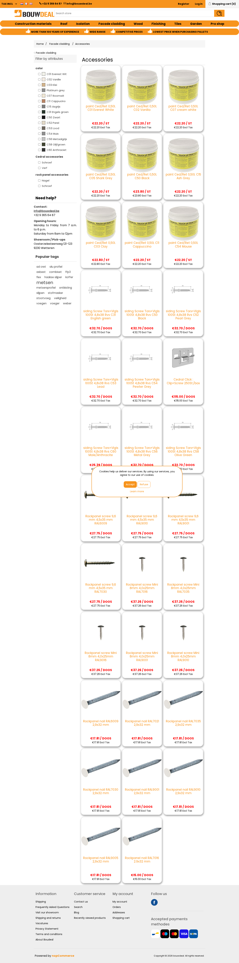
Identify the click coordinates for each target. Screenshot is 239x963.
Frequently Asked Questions (52, 907)
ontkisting (65, 287)
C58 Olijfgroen (56, 144)
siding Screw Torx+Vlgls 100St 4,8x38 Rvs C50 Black (142, 314)
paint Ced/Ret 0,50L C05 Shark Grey (100, 176)
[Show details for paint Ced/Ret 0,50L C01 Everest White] (100, 85)
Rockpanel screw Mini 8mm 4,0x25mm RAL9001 (142, 656)
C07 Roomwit (55, 96)
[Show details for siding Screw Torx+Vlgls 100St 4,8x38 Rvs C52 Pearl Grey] (183, 289)
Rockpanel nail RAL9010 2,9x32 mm (183, 791)
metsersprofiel (46, 287)
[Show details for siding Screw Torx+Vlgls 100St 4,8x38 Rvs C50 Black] (141, 289)
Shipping (41, 901)
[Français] (26, 3)
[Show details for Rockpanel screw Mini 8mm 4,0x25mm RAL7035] (183, 563)
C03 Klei (52, 85)
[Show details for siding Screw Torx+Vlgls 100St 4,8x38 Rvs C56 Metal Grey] (141, 426)
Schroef (47, 162)
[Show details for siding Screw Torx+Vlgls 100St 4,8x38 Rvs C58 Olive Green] (183, 426)
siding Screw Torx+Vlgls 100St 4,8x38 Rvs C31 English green (100, 314)
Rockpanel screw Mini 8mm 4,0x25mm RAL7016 (142, 588)
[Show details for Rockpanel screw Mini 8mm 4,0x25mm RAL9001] (141, 631)
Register (183, 4)
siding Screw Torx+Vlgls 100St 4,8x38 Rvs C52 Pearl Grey (183, 314)
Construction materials (33, 24)
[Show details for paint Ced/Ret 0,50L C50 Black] (141, 153)
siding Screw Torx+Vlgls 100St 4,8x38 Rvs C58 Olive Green (183, 451)
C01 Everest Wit (57, 74)
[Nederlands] (22, 3)
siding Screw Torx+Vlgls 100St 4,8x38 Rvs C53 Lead (100, 383)
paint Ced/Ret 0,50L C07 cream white (183, 108)
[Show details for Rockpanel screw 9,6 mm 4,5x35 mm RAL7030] (100, 563)
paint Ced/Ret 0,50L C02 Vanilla (142, 108)
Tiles (177, 24)
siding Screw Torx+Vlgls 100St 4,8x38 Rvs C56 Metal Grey (142, 451)
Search (78, 907)
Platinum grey (56, 90)
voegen (41, 303)
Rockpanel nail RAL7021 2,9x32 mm (142, 723)
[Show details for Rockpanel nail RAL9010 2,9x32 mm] (183, 768)
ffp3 (68, 272)
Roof (63, 24)
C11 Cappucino (56, 101)
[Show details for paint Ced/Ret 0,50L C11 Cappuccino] (141, 221)
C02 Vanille (54, 79)
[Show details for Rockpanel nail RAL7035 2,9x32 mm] (183, 700)
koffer (69, 277)
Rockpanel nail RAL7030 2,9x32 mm (100, 791)
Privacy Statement (47, 928)
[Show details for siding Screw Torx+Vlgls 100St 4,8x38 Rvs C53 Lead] (100, 358)
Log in (199, 4)
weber (67, 303)
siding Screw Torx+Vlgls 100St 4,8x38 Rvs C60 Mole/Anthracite (100, 451)
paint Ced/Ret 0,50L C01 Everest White (100, 108)
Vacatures (42, 923)
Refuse (144, 484)
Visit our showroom (47, 912)
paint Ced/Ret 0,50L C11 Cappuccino (142, 244)
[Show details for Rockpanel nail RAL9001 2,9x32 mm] (141, 768)
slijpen (40, 293)
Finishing (159, 24)
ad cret (41, 267)
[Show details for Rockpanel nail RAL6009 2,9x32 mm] (100, 700)
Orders (117, 907)
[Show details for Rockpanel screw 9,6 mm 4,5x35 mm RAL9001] (183, 494)
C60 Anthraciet (56, 150)
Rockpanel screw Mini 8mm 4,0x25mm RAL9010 (183, 656)
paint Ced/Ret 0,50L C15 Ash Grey (183, 176)
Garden (196, 24)
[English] (31, 3)
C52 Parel (53, 123)
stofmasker (55, 293)
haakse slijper (53, 277)
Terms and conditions (49, 934)
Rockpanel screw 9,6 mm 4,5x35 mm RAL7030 (100, 588)
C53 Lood (53, 128)
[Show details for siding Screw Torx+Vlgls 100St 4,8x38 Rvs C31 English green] (100, 289)
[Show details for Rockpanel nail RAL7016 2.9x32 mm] (141, 836)
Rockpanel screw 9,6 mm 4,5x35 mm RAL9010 (142, 519)
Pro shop (217, 24)
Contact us (81, 901)
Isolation (83, 24)
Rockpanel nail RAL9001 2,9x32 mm (142, 791)
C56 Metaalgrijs (57, 139)
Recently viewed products (90, 918)
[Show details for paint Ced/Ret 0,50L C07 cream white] (183, 85)
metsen (44, 282)
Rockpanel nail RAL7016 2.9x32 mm (142, 859)
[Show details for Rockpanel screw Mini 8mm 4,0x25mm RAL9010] (183, 631)
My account (120, 901)
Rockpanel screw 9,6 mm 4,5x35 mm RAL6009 (100, 519)
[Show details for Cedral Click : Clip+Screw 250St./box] (183, 358)
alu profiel (56, 267)
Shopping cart (121, 918)
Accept (130, 484)
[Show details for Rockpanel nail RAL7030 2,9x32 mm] (100, 768)
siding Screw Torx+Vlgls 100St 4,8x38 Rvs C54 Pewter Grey (142, 383)
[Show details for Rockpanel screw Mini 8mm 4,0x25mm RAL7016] (141, 563)
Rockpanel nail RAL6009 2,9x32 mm (100, 723)
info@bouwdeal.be (79, 3)
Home (40, 44)
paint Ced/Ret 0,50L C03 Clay (100, 244)
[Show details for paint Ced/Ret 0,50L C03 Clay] (100, 221)
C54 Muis (53, 133)
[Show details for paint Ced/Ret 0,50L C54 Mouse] (183, 221)
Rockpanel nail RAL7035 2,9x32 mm (183, 723)
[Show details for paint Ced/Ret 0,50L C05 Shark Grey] (100, 153)
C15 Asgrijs (53, 106)
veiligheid (60, 298)
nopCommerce (63, 956)
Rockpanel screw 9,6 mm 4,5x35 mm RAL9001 (183, 519)
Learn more (137, 491)
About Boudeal (44, 939)
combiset (55, 272)
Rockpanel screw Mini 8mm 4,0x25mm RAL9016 (101, 656)
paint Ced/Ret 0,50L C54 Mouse (183, 244)
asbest (41, 272)
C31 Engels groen (58, 112)
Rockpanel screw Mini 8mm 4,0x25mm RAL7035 (183, 588)
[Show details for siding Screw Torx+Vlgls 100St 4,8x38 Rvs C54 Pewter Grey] (141, 358)
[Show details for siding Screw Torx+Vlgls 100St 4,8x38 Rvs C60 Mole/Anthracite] (100, 426)
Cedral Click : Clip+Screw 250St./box (183, 381)
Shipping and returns (48, 918)
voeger (54, 303)
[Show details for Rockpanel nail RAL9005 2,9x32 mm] (100, 836)
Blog (76, 912)
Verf (44, 168)
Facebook (154, 902)
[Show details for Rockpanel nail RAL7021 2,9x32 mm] (141, 700)
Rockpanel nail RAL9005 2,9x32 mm (100, 859)
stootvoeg (43, 298)
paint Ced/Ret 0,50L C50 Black (142, 176)
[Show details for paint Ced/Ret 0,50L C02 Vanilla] (141, 85)
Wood (138, 24)
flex (38, 277)
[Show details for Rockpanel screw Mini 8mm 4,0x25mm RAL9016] (100, 631)
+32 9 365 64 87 (52, 3)
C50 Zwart (53, 117)
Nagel (45, 180)
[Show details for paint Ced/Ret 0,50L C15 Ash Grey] (183, 153)
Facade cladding (112, 24)
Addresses (119, 912)
